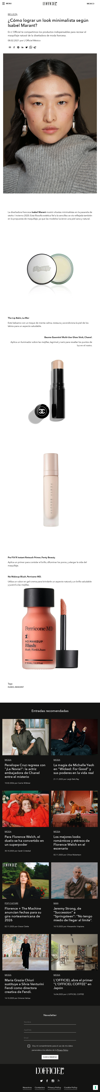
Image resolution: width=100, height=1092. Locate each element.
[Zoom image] (50, 270)
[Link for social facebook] (47, 1081)
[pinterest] (18, 47)
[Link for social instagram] (53, 1081)
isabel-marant (16, 687)
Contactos (40, 1087)
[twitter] (26, 47)
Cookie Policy (70, 1087)
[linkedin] (22, 47)
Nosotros (27, 1087)
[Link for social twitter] (41, 1081)
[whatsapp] (31, 47)
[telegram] (35, 47)
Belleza (12, 14)
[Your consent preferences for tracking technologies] (95, 1087)
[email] (10, 47)
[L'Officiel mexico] (50, 4)
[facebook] (14, 47)
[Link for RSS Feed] (58, 1081)
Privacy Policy (62, 1050)
